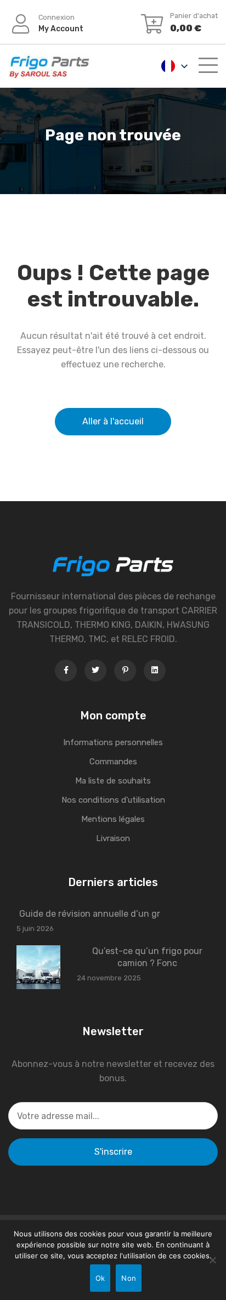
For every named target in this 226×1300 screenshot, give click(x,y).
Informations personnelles (113, 742)
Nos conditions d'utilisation (113, 800)
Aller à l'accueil (113, 421)
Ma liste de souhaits (113, 781)
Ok (100, 1278)
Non (128, 1278)
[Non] (212, 1259)
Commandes (113, 762)
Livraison (113, 838)
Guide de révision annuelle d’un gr (89, 914)
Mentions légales (113, 819)
